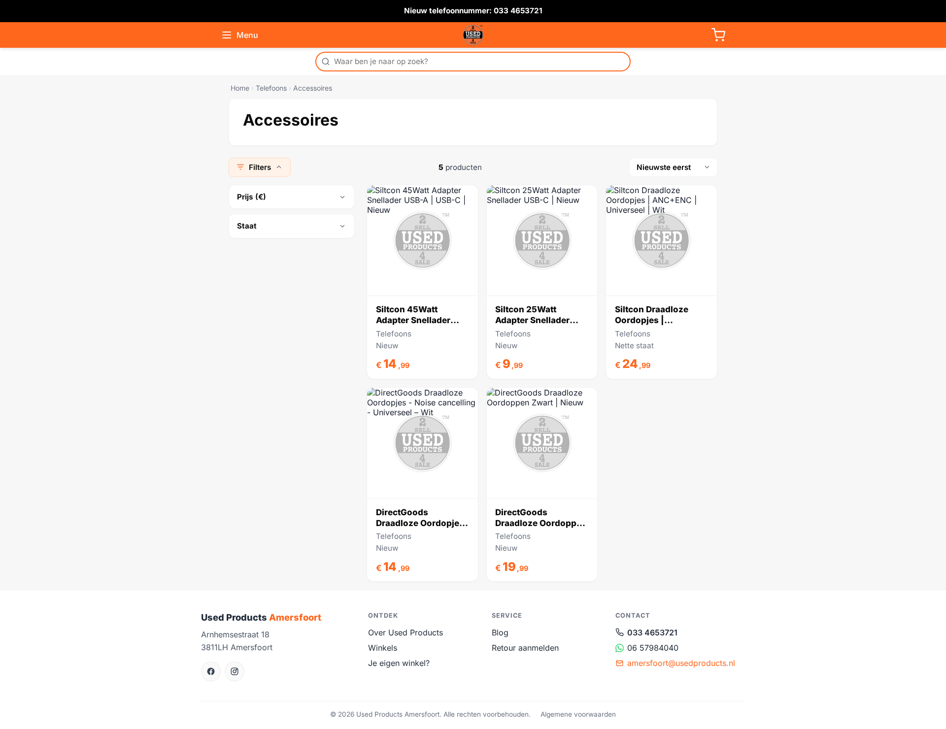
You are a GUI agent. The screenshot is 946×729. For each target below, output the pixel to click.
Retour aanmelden (525, 648)
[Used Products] (473, 35)
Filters (260, 167)
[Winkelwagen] (718, 35)
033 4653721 (652, 632)
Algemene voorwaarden (578, 714)
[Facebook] (211, 671)
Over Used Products (405, 632)
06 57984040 (652, 648)
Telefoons (271, 88)
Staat (247, 226)
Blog (500, 632)
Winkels (382, 648)
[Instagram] (234, 671)
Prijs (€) (251, 196)
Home (240, 88)
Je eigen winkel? (399, 663)
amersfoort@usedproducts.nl (681, 663)
